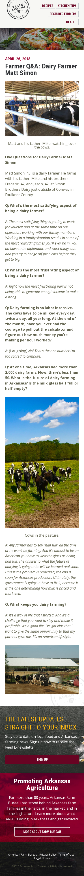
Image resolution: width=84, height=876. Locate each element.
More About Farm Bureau (42, 832)
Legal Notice (42, 858)
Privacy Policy (47, 854)
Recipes (47, 6)
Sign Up (42, 759)
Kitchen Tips (67, 6)
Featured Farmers (63, 14)
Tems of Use (66, 854)
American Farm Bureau (22, 854)
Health (71, 22)
